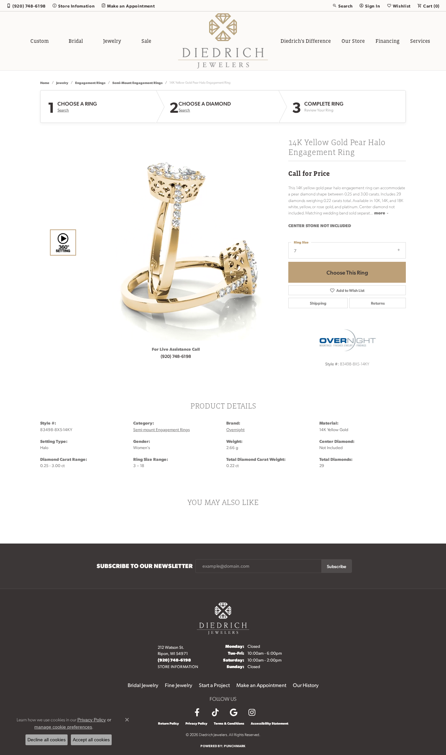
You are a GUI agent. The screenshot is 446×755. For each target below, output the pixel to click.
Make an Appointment (261, 684)
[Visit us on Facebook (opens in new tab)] (196, 712)
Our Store (353, 41)
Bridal (76, 41)
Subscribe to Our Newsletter (145, 565)
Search (63, 110)
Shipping (318, 303)
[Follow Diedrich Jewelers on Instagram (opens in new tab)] (251, 712)
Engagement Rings (90, 82)
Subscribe (336, 566)
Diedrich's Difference (305, 41)
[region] (174, 242)
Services (420, 41)
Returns (378, 303)
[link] (26, 5)
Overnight (235, 429)
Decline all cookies (46, 739)
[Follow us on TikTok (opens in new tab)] (215, 712)
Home (44, 82)
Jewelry (112, 41)
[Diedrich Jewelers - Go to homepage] (223, 617)
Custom (39, 41)
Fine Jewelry (178, 684)
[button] (342, 5)
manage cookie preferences (63, 727)
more (380, 212)
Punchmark (234, 746)
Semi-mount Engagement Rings (137, 82)
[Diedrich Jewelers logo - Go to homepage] (223, 40)
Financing (387, 41)
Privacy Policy (196, 723)
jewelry (62, 82)
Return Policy (168, 723)
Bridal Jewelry (143, 684)
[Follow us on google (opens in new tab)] (233, 712)
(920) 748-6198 (176, 356)
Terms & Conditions (229, 723)
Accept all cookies (91, 739)
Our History (306, 684)
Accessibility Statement (269, 723)
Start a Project (214, 684)
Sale (146, 41)
